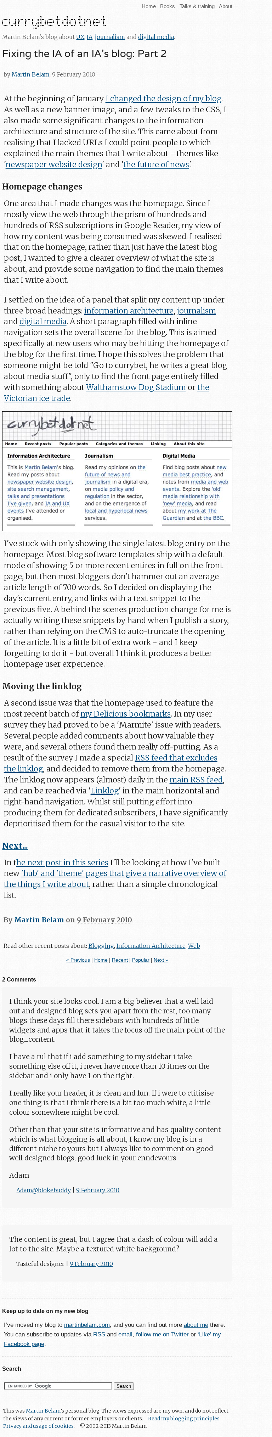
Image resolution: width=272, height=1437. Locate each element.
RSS (99, 1334)
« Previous (78, 960)
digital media (156, 36)
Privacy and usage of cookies (38, 1426)
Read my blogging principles (184, 1418)
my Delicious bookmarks (125, 714)
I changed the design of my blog (163, 98)
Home (149, 6)
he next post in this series (62, 862)
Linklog (105, 791)
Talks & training (197, 6)
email (125, 1334)
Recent (120, 960)
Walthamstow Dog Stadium (136, 387)
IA (89, 36)
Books (167, 6)
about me (196, 1325)
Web (194, 945)
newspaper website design (54, 164)
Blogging (101, 945)
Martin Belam (31, 74)
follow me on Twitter (162, 1334)
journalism (110, 36)
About (225, 6)
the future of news (156, 164)
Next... (15, 846)
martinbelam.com (87, 1325)
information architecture (129, 311)
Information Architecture (151, 945)
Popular (140, 960)
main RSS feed (196, 780)
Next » (161, 960)
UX (80, 36)
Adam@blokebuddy (43, 1190)
